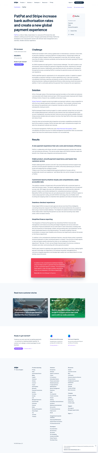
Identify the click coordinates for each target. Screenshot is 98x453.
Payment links (35, 401)
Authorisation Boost (36, 373)
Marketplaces (53, 386)
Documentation (53, 428)
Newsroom (70, 399)
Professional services (55, 409)
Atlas (33, 371)
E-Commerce (53, 377)
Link (33, 397)
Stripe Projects (53, 438)
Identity (34, 392)
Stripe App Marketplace (55, 419)
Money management (55, 388)
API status (52, 432)
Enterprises (52, 369)
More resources (71, 390)
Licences (70, 384)
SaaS (51, 392)
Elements (34, 388)
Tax (33, 412)
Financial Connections (37, 390)
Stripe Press (71, 401)
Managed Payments (36, 399)
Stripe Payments (37, 101)
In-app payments (54, 384)
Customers (17, 7)
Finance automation (54, 381)
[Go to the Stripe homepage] (15, 367)
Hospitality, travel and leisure (56, 401)
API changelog (53, 434)
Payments (34, 403)
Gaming (52, 399)
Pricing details (53, 345)
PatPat (16, 35)
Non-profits (52, 407)
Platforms (52, 390)
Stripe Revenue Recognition (65, 128)
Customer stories (72, 371)
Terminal (34, 414)
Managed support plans (73, 410)
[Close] (95, 446)
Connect (34, 382)
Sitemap (70, 386)
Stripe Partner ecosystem (56, 421)
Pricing (51, 2)
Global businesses (54, 382)
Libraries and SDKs (54, 436)
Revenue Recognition (37, 409)
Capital (33, 377)
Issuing (33, 396)
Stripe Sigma (35, 410)
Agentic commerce (54, 373)
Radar (33, 407)
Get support (71, 408)
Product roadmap (72, 395)
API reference (71, 345)
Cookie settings (71, 388)
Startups (52, 371)
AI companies (53, 394)
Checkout (34, 379)
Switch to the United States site (71, 449)
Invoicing (34, 394)
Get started (18, 348)
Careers (70, 397)
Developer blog (53, 440)
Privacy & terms (71, 379)
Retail (51, 412)
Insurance (52, 403)
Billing (33, 375)
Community (70, 375)
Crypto (33, 384)
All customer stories (79, 7)
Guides (69, 369)
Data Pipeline (35, 386)
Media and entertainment (56, 405)
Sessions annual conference (74, 377)
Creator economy (54, 396)
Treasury (34, 416)
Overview (69, 7)
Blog (69, 373)
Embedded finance (54, 379)
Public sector (53, 410)
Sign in (70, 2)
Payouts (34, 405)
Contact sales (78, 2)
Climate (34, 381)
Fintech (51, 397)
